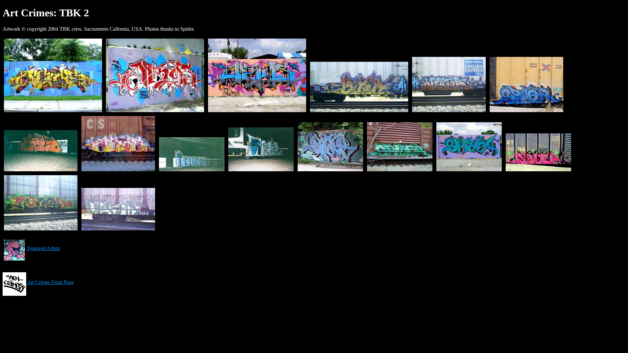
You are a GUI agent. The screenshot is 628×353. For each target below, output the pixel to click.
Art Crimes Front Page (50, 282)
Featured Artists (43, 248)
